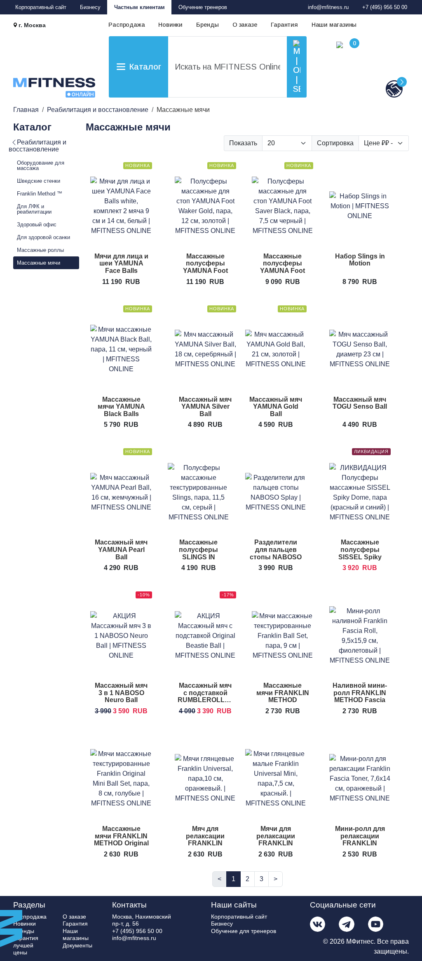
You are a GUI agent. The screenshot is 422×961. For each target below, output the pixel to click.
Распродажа (126, 24)
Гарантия (284, 24)
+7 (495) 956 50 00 (384, 7)
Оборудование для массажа (40, 165)
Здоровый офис (36, 224)
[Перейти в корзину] (331, 70)
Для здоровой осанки (43, 237)
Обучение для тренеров (243, 931)
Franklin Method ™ (39, 194)
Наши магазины (334, 24)
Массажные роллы (40, 250)
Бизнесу (90, 7)
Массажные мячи (38, 263)
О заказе (244, 24)
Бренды (207, 24)
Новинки (170, 24)
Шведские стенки (38, 181)
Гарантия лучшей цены (25, 945)
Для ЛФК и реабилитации (34, 209)
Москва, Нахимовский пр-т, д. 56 (141, 920)
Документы (77, 945)
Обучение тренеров (202, 7)
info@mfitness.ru (328, 7)
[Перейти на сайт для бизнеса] (381, 88)
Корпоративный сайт (40, 7)
